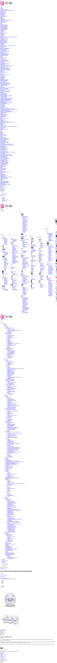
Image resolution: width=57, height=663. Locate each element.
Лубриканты (8, 459)
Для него (7, 327)
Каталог (5, 324)
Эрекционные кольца (10, 356)
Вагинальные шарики (10, 362)
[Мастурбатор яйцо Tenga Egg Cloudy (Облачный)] (10, 608)
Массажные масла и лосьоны (11, 507)
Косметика (7, 498)
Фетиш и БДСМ (8, 470)
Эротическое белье (8, 534)
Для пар (7, 396)
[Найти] (1, 6)
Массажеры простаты (10, 335)
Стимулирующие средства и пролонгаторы (14, 523)
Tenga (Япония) (2, 630)
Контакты (1, 657)
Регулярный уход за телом (11, 516)
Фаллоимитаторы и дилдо (11, 390)
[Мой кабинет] (0, 320)
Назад (7, 326)
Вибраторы (9, 367)
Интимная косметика (10, 501)
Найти (1, 662)
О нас (1, 655)
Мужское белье (9, 556)
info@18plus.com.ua (4, 194)
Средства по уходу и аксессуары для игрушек (14, 433)
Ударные (8, 487)
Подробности (2, 633)
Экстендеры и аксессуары (11, 350)
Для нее (7, 360)
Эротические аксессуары (11, 536)
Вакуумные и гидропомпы (11, 329)
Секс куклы (9, 455)
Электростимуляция (10, 446)
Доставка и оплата (3, 654)
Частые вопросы (2, 656)
